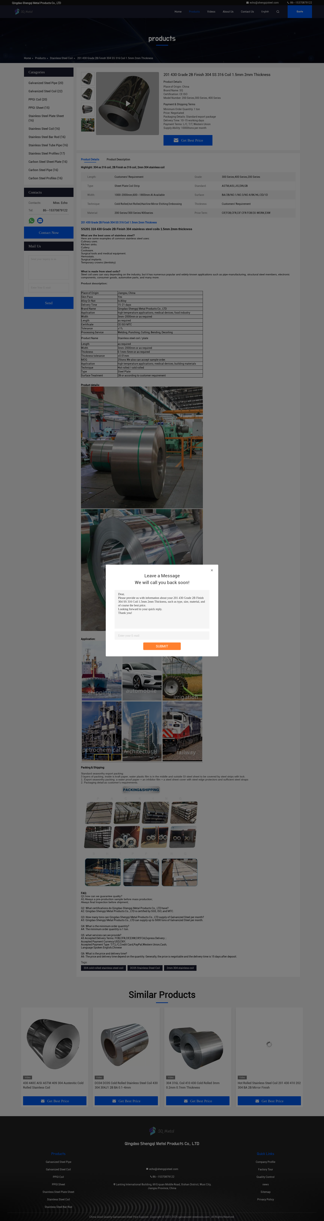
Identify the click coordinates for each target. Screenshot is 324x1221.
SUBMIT (162, 646)
